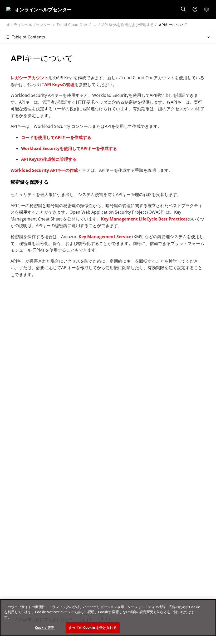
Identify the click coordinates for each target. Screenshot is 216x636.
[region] (108, 617)
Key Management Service (104, 236)
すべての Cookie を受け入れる (92, 627)
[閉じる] (207, 607)
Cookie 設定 (45, 627)
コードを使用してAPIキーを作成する (56, 137)
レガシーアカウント (29, 78)
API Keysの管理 (59, 84)
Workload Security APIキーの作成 (44, 170)
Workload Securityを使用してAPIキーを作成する (69, 148)
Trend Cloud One (72, 24)
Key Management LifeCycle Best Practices (144, 219)
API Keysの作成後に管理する (49, 159)
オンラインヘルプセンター (28, 24)
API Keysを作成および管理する (128, 24)
